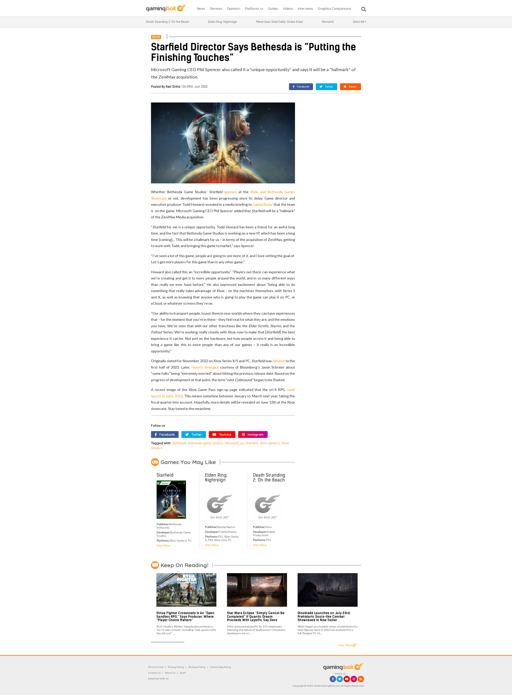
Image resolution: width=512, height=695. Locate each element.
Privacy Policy (176, 666)
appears (230, 192)
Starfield (252, 443)
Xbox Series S (270, 443)
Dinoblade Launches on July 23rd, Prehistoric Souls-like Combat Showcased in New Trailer (324, 616)
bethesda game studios (205, 443)
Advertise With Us (158, 678)
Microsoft (232, 443)
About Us (170, 672)
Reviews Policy (197, 666)
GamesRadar (263, 204)
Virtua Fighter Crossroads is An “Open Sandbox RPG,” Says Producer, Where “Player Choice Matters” (185, 616)
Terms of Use (155, 666)
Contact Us (154, 672)
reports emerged (205, 367)
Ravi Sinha (173, 86)
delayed (278, 361)
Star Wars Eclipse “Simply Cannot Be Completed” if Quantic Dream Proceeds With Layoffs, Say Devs (256, 616)
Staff (183, 672)
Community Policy (220, 666)
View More (163, 545)
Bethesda (179, 443)
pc (242, 443)
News (156, 37)
